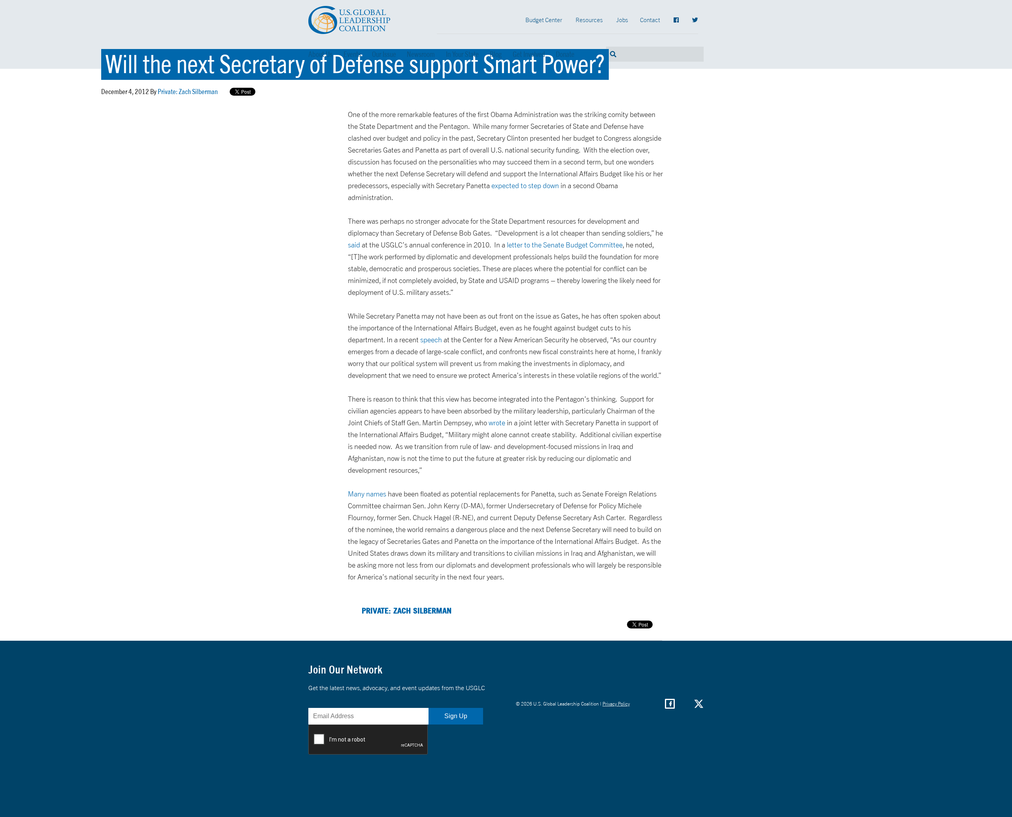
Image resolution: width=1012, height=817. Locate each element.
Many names (367, 494)
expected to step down (525, 185)
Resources (589, 19)
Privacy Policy (616, 704)
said (354, 245)
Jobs (622, 19)
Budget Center (543, 19)
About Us (320, 54)
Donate (565, 54)
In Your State (462, 54)
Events (352, 54)
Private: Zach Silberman (188, 91)
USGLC (349, 20)
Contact (650, 19)
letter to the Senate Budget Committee (565, 245)
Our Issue (384, 54)
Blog (496, 54)
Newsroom (421, 54)
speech (431, 340)
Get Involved (529, 54)
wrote (497, 423)
